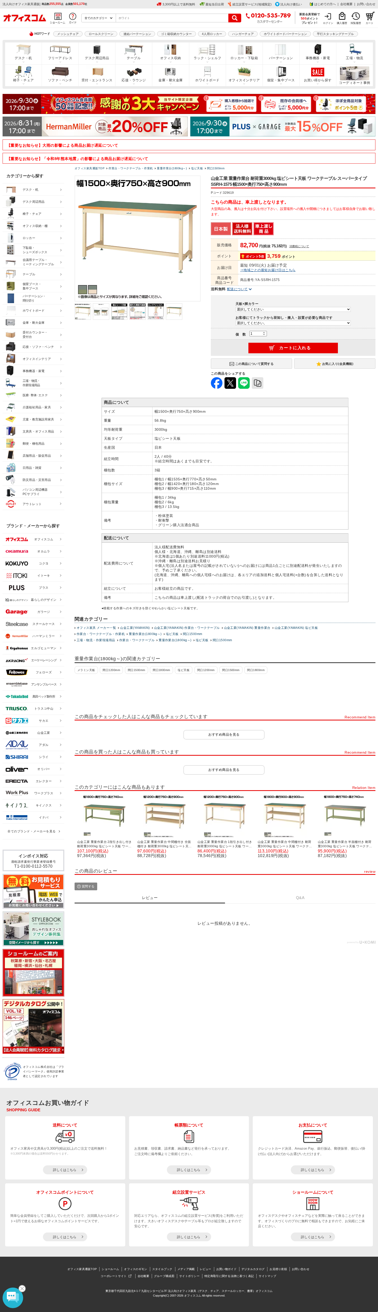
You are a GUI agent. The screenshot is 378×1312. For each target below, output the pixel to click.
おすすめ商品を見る (223, 734)
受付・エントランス (97, 80)
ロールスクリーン (101, 34)
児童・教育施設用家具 (38, 419)
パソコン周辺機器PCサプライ (35, 492)
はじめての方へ (325, 4)
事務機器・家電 (318, 58)
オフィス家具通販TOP (82, 1269)
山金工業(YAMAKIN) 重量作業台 (247, 628)
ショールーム (110, 1269)
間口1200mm (111, 670)
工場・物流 (354, 58)
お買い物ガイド (226, 1269)
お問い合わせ (366, 4)
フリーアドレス (60, 58)
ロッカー (29, 238)
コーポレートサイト (114, 1276)
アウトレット (32, 504)
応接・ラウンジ (134, 80)
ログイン (328, 23)
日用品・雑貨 (32, 468)
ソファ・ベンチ (60, 80)
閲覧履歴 (356, 23)
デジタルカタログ (253, 1269)
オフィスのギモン (135, 1269)
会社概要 (346, 4)
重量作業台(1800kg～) (145, 634)
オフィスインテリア (244, 80)
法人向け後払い (291, 4)
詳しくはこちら (64, 1170)
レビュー (205, 1269)
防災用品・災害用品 (37, 480)
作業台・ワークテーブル (137, 640)
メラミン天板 (86, 670)
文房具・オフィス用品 (38, 431)
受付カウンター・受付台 (35, 335)
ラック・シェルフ (207, 58)
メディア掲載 (186, 1269)
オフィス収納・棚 (35, 226)
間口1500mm (192, 634)
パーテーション (281, 58)
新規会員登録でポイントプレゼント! (309, 18)
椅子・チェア (23, 80)
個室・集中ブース (281, 80)
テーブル (134, 58)
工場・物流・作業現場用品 (96, 640)
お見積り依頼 (278, 1269)
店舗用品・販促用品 (37, 455)
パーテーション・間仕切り (34, 298)
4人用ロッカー (212, 34)
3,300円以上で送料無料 (179, 4)
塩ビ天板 (172, 634)
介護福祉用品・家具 (37, 407)
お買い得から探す (318, 80)
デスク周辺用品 (97, 58)
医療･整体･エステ (35, 395)
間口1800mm (161, 670)
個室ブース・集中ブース (32, 286)
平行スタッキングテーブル (335, 34)
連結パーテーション (137, 34)
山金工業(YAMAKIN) (135, 628)
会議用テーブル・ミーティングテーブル (38, 262)
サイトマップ (267, 1276)
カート (369, 23)
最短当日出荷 (214, 4)
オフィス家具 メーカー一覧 (96, 628)
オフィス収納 (170, 58)
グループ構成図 (164, 1276)
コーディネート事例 (354, 83)
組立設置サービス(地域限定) (252, 4)
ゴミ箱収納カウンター (176, 34)
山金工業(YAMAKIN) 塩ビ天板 (296, 628)
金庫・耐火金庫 (170, 80)
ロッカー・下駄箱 (244, 58)
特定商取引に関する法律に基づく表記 (229, 1276)
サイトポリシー (189, 1276)
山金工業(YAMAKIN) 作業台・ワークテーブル (187, 628)
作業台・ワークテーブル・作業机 (101, 634)
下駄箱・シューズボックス (35, 250)
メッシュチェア (68, 34)
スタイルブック (162, 1269)
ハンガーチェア (243, 34)
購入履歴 (342, 23)
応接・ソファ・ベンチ (38, 347)
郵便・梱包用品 (33, 443)
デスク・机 (23, 58)
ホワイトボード (207, 80)
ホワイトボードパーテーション (285, 34)
